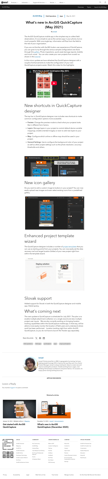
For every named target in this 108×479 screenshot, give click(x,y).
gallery (36, 52)
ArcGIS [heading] (18, 439)
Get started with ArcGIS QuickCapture (14, 425)
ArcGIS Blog (5, 7)
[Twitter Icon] (36, 339)
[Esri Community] (4, 456)
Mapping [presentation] (27, 421)
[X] (8, 453)
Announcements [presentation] (59, 421)
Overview (81, 7)
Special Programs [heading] (85, 439)
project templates (69, 247)
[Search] (100, 2)
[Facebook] (4, 453)
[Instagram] (8, 456)
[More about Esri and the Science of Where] (8, 444)
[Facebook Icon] (40, 339)
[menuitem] (23, 443)
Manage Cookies (69, 475)
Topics (89, 7)
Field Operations (51, 16)
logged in (13, 387)
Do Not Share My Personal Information (90, 475)
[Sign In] (105, 2)
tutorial (37, 57)
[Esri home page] (4, 2)
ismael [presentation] (51, 421)
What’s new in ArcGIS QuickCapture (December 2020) (52, 425)
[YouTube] (11, 456)
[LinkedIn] (11, 453)
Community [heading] (35, 439)
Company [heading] (66, 439)
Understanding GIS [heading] (53, 439)
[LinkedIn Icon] (43, 339)
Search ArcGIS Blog (100, 7)
